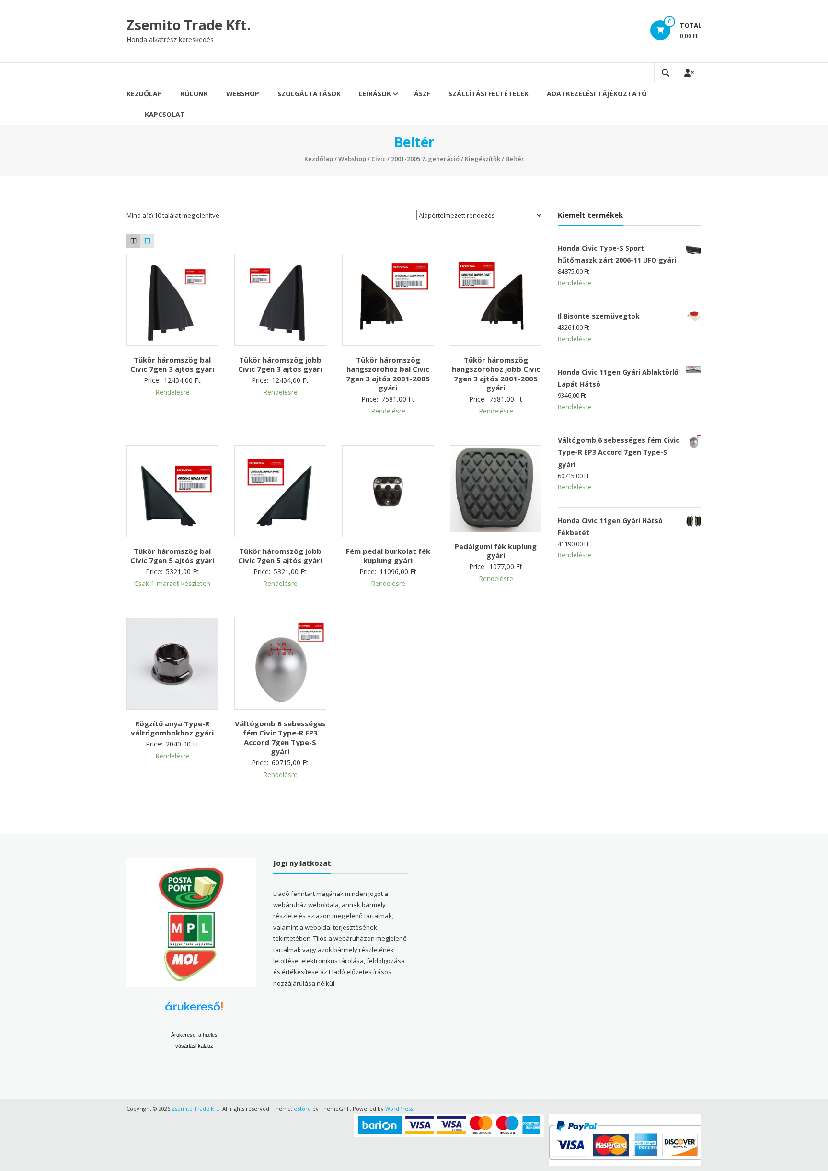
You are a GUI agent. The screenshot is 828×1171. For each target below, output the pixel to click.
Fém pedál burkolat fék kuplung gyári (388, 555)
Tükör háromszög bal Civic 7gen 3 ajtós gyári (172, 364)
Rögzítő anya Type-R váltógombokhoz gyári (172, 728)
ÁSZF (422, 93)
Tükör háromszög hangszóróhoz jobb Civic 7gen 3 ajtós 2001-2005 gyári (496, 374)
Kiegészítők (482, 158)
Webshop (242, 93)
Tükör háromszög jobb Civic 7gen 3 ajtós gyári (280, 364)
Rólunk (194, 93)
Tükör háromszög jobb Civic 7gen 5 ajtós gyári (280, 555)
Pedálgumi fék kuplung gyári (496, 551)
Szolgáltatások (309, 93)
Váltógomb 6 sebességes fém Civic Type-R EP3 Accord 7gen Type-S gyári (280, 738)
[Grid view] (133, 241)
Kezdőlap (144, 93)
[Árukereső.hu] (194, 1010)
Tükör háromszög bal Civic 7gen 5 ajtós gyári (172, 555)
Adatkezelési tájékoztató (597, 93)
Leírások (375, 93)
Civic (378, 158)
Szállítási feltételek (488, 93)
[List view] (147, 241)
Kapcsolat (165, 114)
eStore (302, 1108)
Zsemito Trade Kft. (188, 25)
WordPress (399, 1108)
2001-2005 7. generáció (425, 158)
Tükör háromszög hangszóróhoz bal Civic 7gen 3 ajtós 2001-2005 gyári (388, 374)
